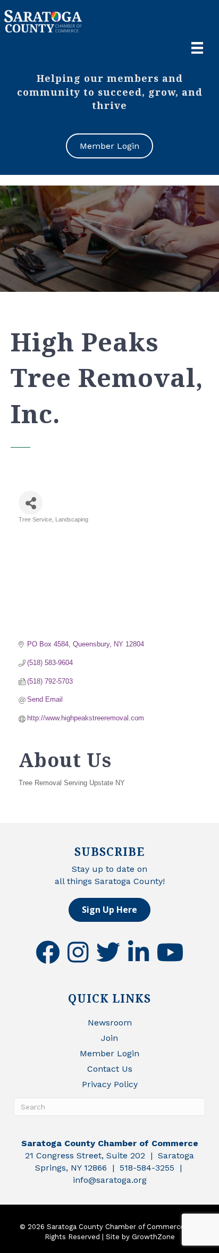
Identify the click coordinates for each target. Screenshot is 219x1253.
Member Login (109, 1053)
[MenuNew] (197, 48)
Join (109, 1038)
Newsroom (110, 1022)
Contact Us (109, 1069)
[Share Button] (31, 503)
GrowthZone (153, 1237)
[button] (109, 910)
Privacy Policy (110, 1084)
